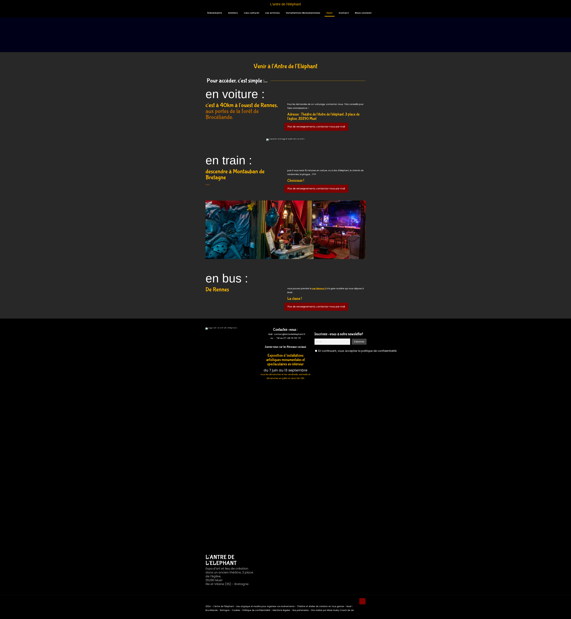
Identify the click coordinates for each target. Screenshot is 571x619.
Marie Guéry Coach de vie (340, 610)
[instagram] (287, 351)
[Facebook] (283, 351)
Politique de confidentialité (256, 610)
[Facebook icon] (358, 614)
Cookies (236, 610)
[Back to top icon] (362, 601)
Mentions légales (281, 610)
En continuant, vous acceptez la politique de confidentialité (357, 351)
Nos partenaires (300, 610)
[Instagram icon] (361, 614)
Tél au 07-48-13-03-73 (288, 338)
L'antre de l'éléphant (285, 4)
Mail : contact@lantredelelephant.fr (286, 334)
